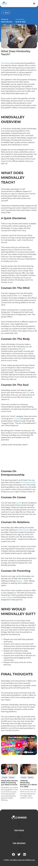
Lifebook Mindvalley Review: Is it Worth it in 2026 (28, 784)
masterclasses (7, 597)
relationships (23, 530)
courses (17, 419)
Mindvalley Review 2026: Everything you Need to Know (9, 783)
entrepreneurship (28, 482)
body (23, 349)
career (18, 503)
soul (28, 393)
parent (20, 581)
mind (19, 296)
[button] (34, 3)
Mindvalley (5, 63)
